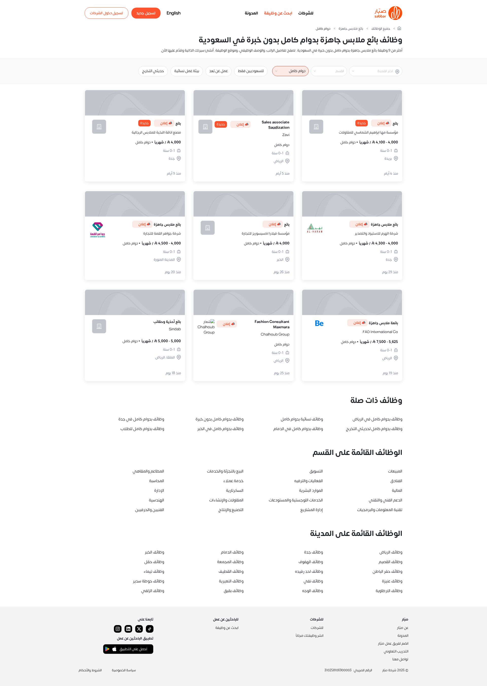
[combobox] (371, 71)
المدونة (251, 13)
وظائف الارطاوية (389, 590)
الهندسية (156, 500)
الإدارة (159, 490)
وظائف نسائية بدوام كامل (302, 419)
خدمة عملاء (233, 481)
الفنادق (396, 481)
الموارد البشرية (311, 490)
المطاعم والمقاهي (148, 471)
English (174, 13)
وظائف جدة (313, 552)
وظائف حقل (154, 562)
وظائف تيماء (154, 571)
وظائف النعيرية (231, 581)
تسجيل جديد (145, 13)
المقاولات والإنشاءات (226, 500)
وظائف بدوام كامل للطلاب (142, 429)
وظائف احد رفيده (309, 571)
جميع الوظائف (380, 28)
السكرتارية (235, 490)
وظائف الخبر (154, 552)
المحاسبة (156, 481)
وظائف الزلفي (152, 590)
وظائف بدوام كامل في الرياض (377, 419)
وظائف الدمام (232, 552)
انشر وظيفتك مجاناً (309, 635)
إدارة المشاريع (311, 510)
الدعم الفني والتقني (385, 500)
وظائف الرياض (390, 552)
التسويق (316, 471)
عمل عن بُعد (218, 71)
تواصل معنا (400, 659)
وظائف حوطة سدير (148, 581)
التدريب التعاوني (396, 651)
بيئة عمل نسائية (186, 71)
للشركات (306, 13)
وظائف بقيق (234, 590)
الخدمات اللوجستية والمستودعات (296, 500)
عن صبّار (402, 627)
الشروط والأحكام (90, 670)
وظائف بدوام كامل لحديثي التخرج (374, 429)
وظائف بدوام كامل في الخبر (220, 429)
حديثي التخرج (153, 71)
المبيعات (395, 471)
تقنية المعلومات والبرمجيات (379, 510)
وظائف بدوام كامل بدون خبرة (220, 419)
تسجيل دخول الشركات (106, 13)
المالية (397, 490)
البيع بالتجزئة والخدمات (225, 471)
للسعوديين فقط (251, 71)
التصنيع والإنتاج (231, 510)
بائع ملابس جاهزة (351, 28)
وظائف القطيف (231, 571)
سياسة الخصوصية (124, 670)
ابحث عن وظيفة (278, 13)
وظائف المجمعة (230, 562)
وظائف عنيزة (392, 581)
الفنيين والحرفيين (149, 510)
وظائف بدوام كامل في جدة (141, 419)
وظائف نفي (313, 581)
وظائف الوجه (312, 590)
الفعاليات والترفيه (308, 481)
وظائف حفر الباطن (387, 571)
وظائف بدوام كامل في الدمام (298, 429)
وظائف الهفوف (311, 562)
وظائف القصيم (390, 562)
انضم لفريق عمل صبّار (393, 643)
